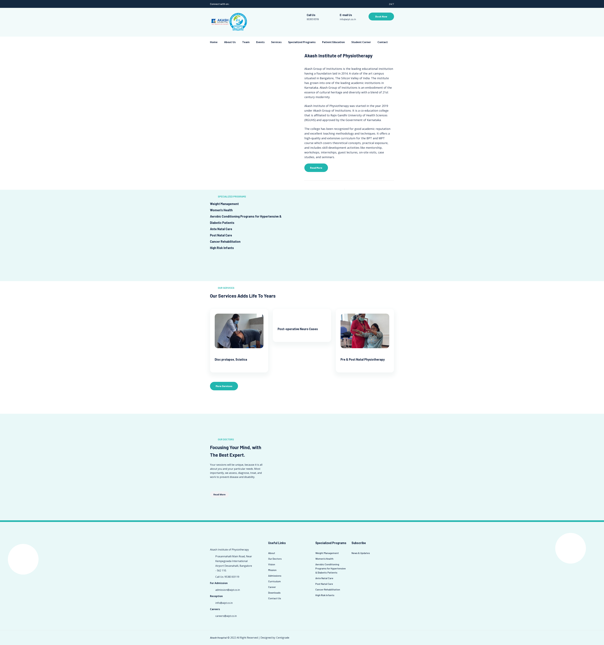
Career (272, 586)
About (271, 552)
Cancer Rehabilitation (327, 589)
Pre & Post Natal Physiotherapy (363, 359)
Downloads (274, 592)
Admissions (274, 575)
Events (260, 42)
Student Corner (361, 42)
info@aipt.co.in (348, 19)
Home (214, 42)
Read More (316, 167)
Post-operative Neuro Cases (298, 329)
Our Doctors (275, 558)
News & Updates (361, 552)
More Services (224, 386)
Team (246, 42)
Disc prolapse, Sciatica (231, 359)
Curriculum (274, 581)
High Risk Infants (324, 595)
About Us (230, 42)
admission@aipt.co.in (227, 590)
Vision (271, 564)
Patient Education (333, 42)
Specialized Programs (302, 42)
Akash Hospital (218, 637)
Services (276, 42)
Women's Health (324, 558)
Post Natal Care (324, 583)
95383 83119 (313, 19)
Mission (272, 569)
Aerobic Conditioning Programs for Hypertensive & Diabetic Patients (330, 568)
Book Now (381, 16)
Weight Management (327, 552)
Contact (383, 42)
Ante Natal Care (324, 578)
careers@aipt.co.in (226, 616)
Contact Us (274, 598)
